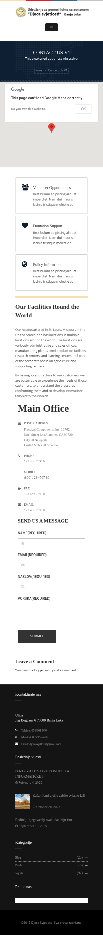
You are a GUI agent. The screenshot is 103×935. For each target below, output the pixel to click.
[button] (51, 128)
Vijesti (19, 873)
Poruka (34, 598)
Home (39, 70)
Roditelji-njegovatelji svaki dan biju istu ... (45, 820)
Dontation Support (47, 226)
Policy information (47, 264)
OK (83, 109)
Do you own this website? (28, 109)
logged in (41, 670)
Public (19, 865)
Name (32, 533)
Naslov (34, 577)
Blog (18, 857)
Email (32, 555)
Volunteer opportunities (52, 187)
